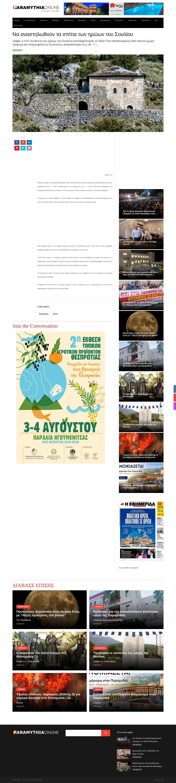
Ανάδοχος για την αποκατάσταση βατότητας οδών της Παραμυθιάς (137, 364)
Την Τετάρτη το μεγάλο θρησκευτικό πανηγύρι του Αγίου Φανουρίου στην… (140, 212)
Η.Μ (111, 175)
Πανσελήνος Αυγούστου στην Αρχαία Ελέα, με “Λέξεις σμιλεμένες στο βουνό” (140, 334)
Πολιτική (16, 20)
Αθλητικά (55, 20)
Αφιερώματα (105, 20)
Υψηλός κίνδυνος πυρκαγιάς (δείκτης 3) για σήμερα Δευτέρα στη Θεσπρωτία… (140, 456)
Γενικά (93, 20)
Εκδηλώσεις (68, 20)
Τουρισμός (119, 20)
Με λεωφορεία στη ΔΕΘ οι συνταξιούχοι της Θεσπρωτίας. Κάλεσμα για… (140, 303)
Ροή (156, 20)
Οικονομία (132, 20)
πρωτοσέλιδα (125, 567)
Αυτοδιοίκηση (29, 20)
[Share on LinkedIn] (29, 142)
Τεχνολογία (145, 20)
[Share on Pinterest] (16, 148)
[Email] (29, 148)
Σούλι (55, 314)
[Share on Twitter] (23, 148)
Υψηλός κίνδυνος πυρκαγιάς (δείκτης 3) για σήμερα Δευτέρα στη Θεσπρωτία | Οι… (48, 696)
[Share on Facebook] (16, 142)
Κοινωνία (43, 20)
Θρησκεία (82, 20)
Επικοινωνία (18, 25)
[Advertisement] (74, 155)
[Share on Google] (23, 142)
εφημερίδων (134, 567)
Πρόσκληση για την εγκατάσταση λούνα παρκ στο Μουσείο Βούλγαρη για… (140, 273)
